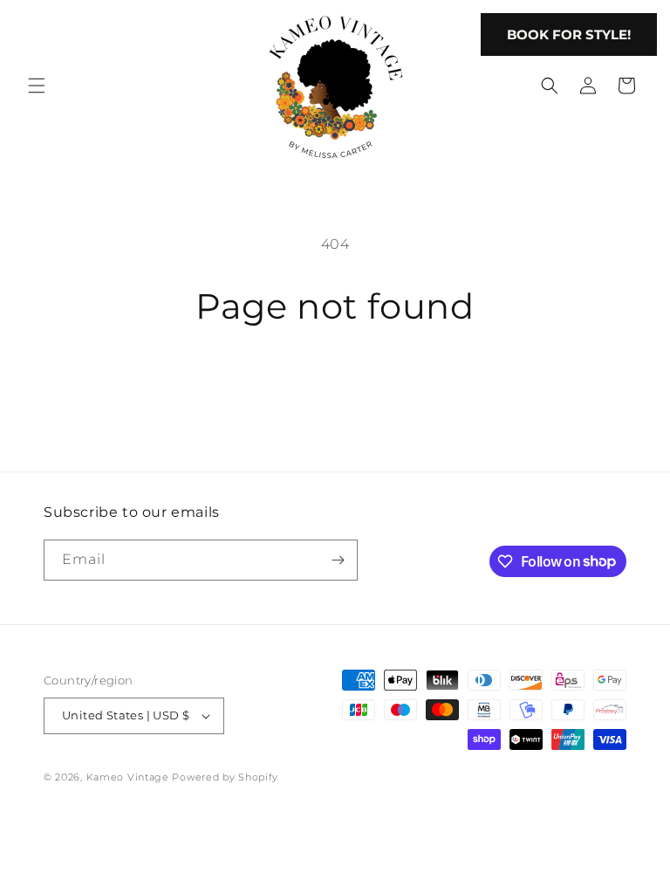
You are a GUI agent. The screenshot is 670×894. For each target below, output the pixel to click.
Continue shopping (335, 386)
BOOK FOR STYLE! (569, 34)
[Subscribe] (337, 560)
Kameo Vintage (127, 777)
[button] (36, 85)
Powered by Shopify (225, 777)
